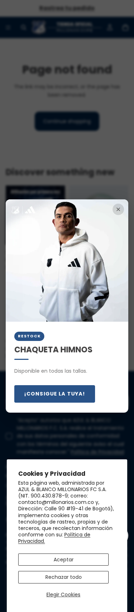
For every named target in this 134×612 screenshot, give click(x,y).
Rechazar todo (63, 577)
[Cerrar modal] (118, 209)
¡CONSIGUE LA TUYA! (54, 393)
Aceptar (64, 559)
